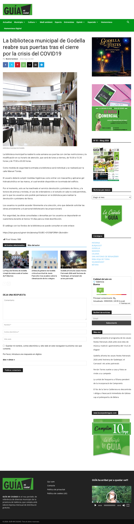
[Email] (29, 64)
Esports (58, 22)
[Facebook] (5, 64)
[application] (111, 497)
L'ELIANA (95, 253)
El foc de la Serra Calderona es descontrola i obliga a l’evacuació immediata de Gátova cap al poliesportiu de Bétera (112, 393)
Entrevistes (69, 22)
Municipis (18, 22)
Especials (92, 22)
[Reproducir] (95, 505)
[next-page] (8, 283)
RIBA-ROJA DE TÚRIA (101, 259)
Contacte (51, 485)
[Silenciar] (123, 505)
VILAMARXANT (98, 262)
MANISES (96, 251)
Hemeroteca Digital (12, 28)
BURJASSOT (97, 245)
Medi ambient (46, 22)
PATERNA (96, 243)
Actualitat (7, 22)
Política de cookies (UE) (57, 493)
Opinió (79, 22)
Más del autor (34, 245)
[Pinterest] (17, 64)
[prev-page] (4, 283)
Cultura (31, 22)
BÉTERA (95, 264)
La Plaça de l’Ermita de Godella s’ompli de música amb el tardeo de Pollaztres (15, 273)
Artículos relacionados (14, 245)
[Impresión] (35, 64)
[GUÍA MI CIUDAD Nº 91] (106, 181)
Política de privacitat (56, 489)
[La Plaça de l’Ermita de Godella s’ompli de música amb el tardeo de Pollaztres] (16, 260)
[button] (128, 22)
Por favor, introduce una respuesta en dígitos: (22, 354)
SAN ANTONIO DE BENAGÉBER (105, 256)
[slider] (109, 505)
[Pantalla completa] (128, 505)
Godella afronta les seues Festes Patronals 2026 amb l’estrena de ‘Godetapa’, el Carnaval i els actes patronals (111, 359)
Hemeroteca (106, 22)
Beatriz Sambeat (12, 59)
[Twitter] (11, 64)
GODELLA (96, 248)
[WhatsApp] (23, 64)
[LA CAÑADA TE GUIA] (111, 215)
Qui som (51, 481)
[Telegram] (41, 64)
